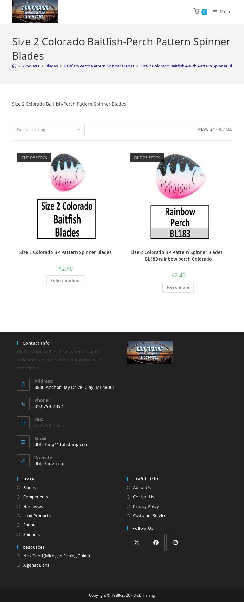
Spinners (31, 534)
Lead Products (37, 515)
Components (35, 497)
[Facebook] (156, 542)
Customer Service (149, 515)
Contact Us (143, 497)
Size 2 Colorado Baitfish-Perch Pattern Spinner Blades (190, 66)
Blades (29, 487)
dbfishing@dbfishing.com (61, 444)
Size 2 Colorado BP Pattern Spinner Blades (65, 252)
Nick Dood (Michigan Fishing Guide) (56, 555)
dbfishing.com (49, 463)
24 (212, 129)
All (229, 129)
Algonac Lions (36, 565)
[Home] (14, 66)
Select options (66, 280)
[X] (136, 542)
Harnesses (33, 506)
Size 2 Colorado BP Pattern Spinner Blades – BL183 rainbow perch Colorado (178, 255)
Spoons (30, 525)
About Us (142, 487)
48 (220, 129)
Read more (178, 287)
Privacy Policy (146, 506)
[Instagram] (175, 542)
